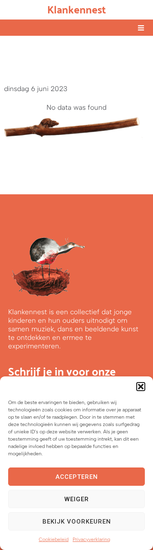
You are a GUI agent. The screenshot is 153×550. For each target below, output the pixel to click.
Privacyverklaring (91, 539)
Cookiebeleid (54, 539)
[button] (141, 387)
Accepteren (76, 476)
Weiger (76, 499)
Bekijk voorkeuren (76, 521)
